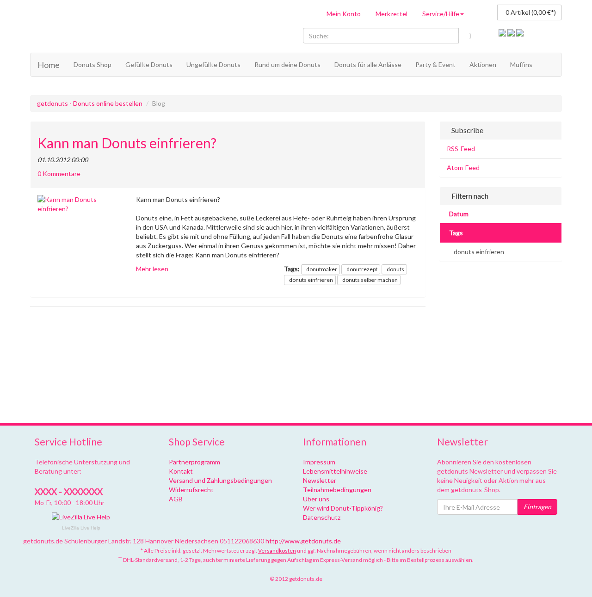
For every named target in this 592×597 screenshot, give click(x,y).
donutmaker (321, 269)
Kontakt (181, 471)
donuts (395, 269)
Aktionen (482, 64)
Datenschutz (321, 517)
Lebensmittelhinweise (335, 471)
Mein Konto (344, 14)
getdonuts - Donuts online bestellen (89, 103)
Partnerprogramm (194, 462)
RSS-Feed (461, 148)
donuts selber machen (370, 279)
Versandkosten (277, 550)
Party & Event (435, 64)
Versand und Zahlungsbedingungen (220, 480)
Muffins (521, 64)
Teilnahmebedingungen (337, 489)
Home (48, 65)
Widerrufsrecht (191, 489)
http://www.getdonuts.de (303, 541)
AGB (176, 499)
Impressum (319, 462)
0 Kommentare (58, 173)
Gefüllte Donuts (149, 64)
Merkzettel (391, 14)
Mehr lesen (152, 269)
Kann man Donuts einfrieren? (126, 143)
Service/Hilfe (440, 14)
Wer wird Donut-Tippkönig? (343, 508)
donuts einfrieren (311, 279)
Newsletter (319, 480)
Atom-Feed (463, 167)
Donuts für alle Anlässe (367, 64)
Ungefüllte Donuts (213, 64)
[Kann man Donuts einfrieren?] (79, 204)
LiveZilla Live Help (81, 527)
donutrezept (361, 269)
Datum (459, 214)
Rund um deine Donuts (287, 64)
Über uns (316, 499)
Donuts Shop (92, 64)
